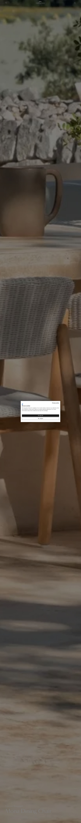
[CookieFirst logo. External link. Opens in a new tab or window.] (22, 404)
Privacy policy (55, 402)
